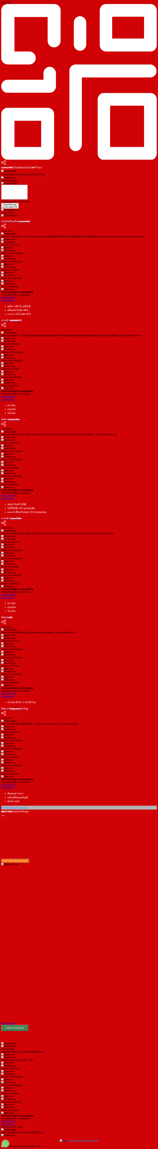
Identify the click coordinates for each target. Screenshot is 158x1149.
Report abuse (8, 1023)
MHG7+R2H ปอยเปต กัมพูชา (15, 861)
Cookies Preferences (15, 1028)
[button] (79, 948)
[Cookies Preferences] (5, 1143)
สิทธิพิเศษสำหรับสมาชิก (14, 807)
